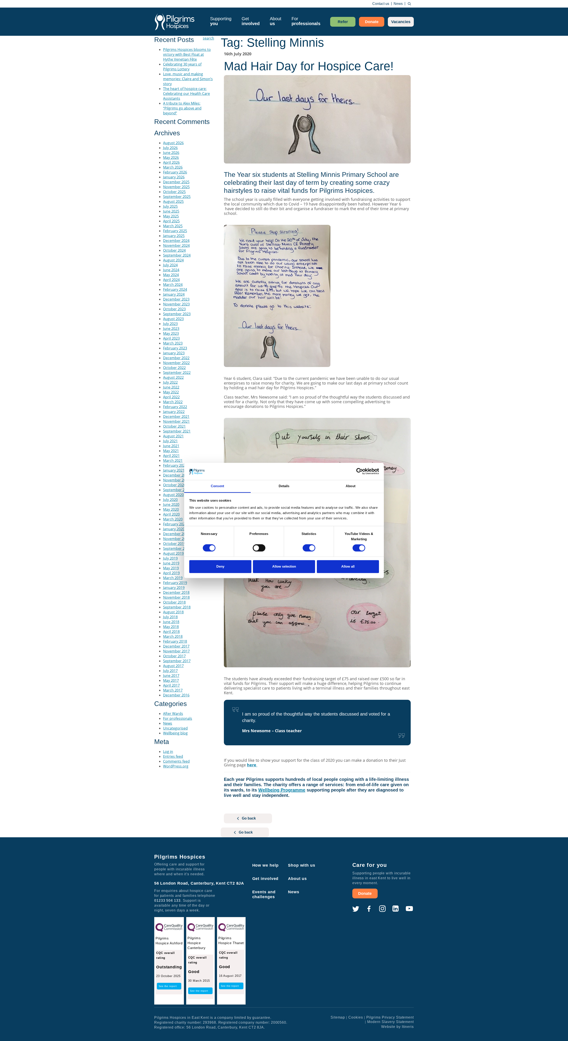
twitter (355, 908)
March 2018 (173, 636)
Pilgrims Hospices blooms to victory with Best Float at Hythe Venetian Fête (187, 54)
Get (251, 21)
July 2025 (170, 206)
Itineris (408, 1027)
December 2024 (176, 240)
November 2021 (176, 421)
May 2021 (171, 450)
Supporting (220, 21)
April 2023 (171, 338)
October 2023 (174, 309)
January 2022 (174, 411)
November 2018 (176, 597)
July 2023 (170, 323)
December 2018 (176, 592)
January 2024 (174, 294)
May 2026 (171, 157)
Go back (249, 818)
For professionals (177, 718)
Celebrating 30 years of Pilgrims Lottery (182, 67)
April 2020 (171, 514)
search (409, 4)
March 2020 (173, 519)
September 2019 (177, 548)
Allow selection (284, 566)
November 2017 (176, 651)
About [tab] (350, 486)
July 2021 (170, 441)
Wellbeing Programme (281, 790)
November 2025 (176, 186)
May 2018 (171, 626)
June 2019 (171, 563)
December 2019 (176, 533)
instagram (382, 908)
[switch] (259, 548)
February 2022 (175, 406)
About (275, 21)
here (252, 765)
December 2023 (176, 299)
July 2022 (170, 382)
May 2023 (171, 333)
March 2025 (173, 225)
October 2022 (174, 367)
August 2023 (173, 318)
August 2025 (173, 201)
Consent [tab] (217, 486)
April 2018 (171, 631)
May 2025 (171, 216)
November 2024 (176, 245)
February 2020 (175, 524)
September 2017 (177, 660)
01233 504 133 (167, 900)
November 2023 (176, 304)
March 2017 (173, 690)
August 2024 (173, 260)
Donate (372, 22)
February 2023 (175, 348)
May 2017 (171, 680)
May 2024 (171, 274)
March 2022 (173, 401)
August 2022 (173, 377)
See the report (168, 986)
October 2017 (174, 656)
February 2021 (175, 465)
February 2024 (175, 289)
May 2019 (171, 568)
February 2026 (175, 172)
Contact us (380, 4)
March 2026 (173, 167)
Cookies (355, 1017)
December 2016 (176, 695)
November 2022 (176, 362)
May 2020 (171, 509)
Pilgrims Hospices (174, 21)
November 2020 (176, 480)
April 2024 (171, 279)
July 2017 (170, 670)
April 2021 (171, 455)
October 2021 (174, 426)
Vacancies (400, 22)
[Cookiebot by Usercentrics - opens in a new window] (359, 471)
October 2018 (174, 602)
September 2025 (177, 196)
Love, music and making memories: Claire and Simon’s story (188, 79)
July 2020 (170, 499)
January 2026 (174, 177)
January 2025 (174, 235)
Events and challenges (264, 894)
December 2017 (176, 646)
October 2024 (174, 250)
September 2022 (177, 372)
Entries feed (173, 756)
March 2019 (173, 577)
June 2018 (171, 621)
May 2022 (171, 392)
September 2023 (177, 313)
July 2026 (170, 147)
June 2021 (171, 445)
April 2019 (171, 572)
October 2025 (174, 191)
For (306, 21)
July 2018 (170, 616)
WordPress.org (175, 766)
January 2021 (174, 470)
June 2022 (171, 387)
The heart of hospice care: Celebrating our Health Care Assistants (186, 93)
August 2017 (173, 665)
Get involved (265, 878)
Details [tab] (284, 486)
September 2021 (177, 431)
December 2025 (176, 181)
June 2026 (171, 152)
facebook (369, 908)
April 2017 (171, 685)
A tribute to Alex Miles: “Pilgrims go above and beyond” (182, 108)
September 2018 (177, 607)
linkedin (395, 908)
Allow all (348, 566)
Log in (168, 751)
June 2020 (171, 504)
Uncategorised (175, 728)
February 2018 (175, 641)
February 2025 (175, 230)
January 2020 (174, 528)
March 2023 (173, 343)
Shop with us (301, 865)
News (398, 4)
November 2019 (176, 538)
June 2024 (171, 269)
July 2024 (170, 265)
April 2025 (171, 221)
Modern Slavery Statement (390, 1022)
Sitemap (338, 1017)
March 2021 (173, 460)
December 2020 (176, 475)
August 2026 (173, 142)
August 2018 (173, 612)
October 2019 (174, 543)
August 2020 (173, 494)
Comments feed (176, 761)
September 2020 (177, 489)
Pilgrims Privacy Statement (390, 1017)
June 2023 (171, 328)
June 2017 (171, 675)
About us (297, 878)
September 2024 (177, 255)
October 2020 (174, 485)
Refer (343, 22)
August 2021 (173, 436)
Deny (220, 566)
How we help (265, 865)
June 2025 (171, 211)
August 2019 (173, 553)
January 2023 (174, 353)
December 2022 (176, 357)
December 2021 (176, 416)
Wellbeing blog (175, 733)
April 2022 (171, 397)
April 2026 (171, 162)
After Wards (173, 713)
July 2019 (170, 558)
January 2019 (174, 587)
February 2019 (175, 582)
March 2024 (173, 284)
